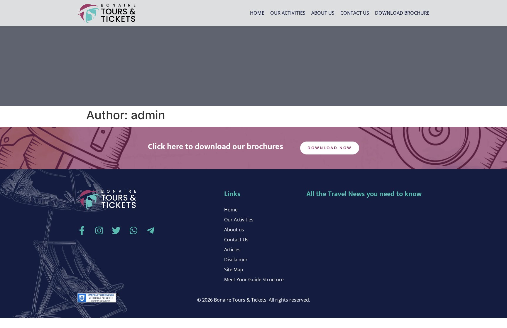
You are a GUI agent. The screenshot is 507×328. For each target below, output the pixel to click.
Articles (232, 249)
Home (257, 13)
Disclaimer (236, 259)
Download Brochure (402, 13)
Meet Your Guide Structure (254, 279)
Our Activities (287, 13)
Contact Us (354, 13)
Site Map (233, 269)
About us (322, 13)
